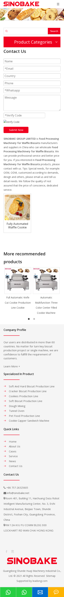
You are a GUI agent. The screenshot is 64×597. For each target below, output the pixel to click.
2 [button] (34, 319)
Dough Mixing (17, 406)
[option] (17, 288)
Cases (12, 451)
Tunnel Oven (16, 411)
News (12, 461)
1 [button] (29, 319)
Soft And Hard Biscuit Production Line (32, 386)
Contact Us (15, 466)
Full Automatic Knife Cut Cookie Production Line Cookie (18, 302)
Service (13, 456)
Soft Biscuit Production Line (25, 401)
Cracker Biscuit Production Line (28, 391)
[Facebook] (6, 551)
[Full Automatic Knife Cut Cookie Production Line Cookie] (18, 280)
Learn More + (12, 366)
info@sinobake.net (18, 493)
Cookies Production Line (23, 396)
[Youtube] (12, 551)
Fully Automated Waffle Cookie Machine (17, 225)
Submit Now (16, 130)
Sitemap (50, 576)
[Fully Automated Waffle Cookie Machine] (17, 207)
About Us (14, 446)
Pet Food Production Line (24, 416)
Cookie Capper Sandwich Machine (29, 420)
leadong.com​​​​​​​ (40, 581)
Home (13, 441)
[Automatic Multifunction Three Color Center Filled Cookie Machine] (46, 280)
